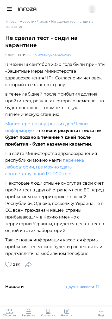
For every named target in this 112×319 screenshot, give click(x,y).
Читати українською (53, 55)
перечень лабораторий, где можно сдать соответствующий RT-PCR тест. (44, 167)
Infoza (27, 9)
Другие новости (80, 287)
